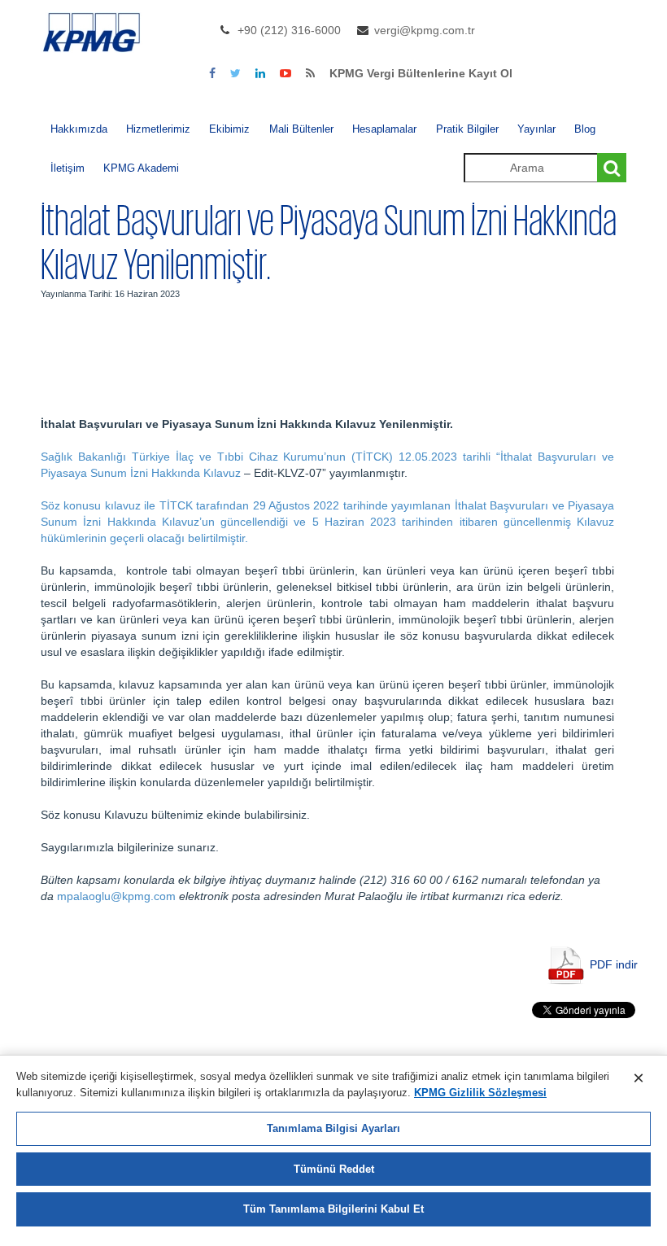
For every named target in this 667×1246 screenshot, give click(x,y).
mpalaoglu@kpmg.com (116, 896)
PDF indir (614, 964)
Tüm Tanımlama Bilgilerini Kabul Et (333, 1209)
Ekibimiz (229, 129)
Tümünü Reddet (334, 1169)
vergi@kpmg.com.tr (424, 30)
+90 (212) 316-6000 (289, 30)
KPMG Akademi (141, 168)
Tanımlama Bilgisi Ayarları (333, 1128)
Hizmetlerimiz (158, 129)
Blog (584, 129)
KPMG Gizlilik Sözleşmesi (480, 1092)
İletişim (67, 168)
